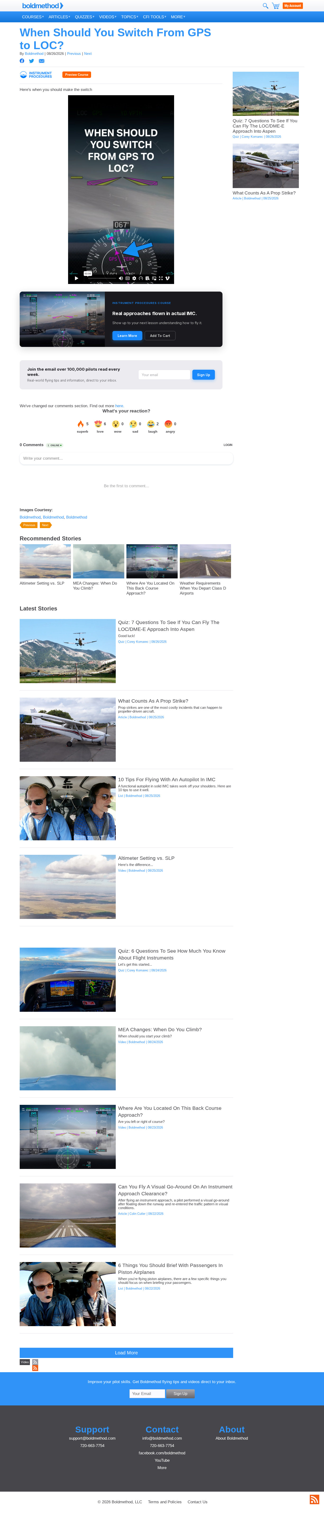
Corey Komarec (252, 136)
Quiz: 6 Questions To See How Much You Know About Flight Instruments (171, 954)
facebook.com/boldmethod (162, 1453)
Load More (126, 1352)
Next (88, 54)
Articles (58, 16)
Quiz (236, 136)
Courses (32, 16)
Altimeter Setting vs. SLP (42, 583)
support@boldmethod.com (92, 1438)
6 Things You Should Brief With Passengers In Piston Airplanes (170, 1268)
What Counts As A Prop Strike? (264, 192)
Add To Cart (160, 336)
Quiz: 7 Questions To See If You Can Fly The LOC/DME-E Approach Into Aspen (265, 126)
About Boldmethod (232, 1438)
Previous (74, 54)
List (120, 796)
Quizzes (83, 16)
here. (119, 405)
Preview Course (76, 74)
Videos (106, 16)
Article (237, 198)
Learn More (127, 336)
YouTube (162, 1460)
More (177, 16)
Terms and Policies (165, 1501)
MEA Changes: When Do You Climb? (95, 586)
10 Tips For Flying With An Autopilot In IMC (166, 779)
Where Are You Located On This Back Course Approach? (150, 588)
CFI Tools (153, 16)
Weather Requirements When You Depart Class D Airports (203, 588)
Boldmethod (34, 54)
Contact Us (198, 1501)
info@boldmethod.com (162, 1438)
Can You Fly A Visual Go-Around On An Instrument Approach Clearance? (175, 1190)
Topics (128, 16)
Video (122, 870)
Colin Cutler (137, 1213)
